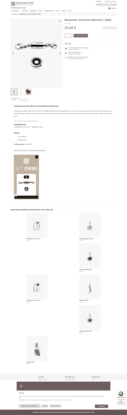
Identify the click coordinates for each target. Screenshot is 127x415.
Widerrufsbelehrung (55, 406)
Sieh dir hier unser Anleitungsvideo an (26, 121)
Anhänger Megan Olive (85, 331)
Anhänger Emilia (84, 300)
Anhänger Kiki (30, 362)
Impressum (45, 406)
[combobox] (106, 4)
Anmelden (99, 1)
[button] (60, 22)
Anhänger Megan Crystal (86, 239)
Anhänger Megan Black (85, 269)
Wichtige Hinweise (70, 380)
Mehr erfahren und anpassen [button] (29, 406)
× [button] (107, 384)
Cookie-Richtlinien (61, 396)
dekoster (23, 8)
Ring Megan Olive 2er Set (33, 239)
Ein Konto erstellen (110, 1)
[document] (63, 398)
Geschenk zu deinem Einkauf (78, 57)
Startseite (14, 14)
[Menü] (124, 391)
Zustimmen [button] (101, 406)
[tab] (14, 99)
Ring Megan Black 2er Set (33, 300)
